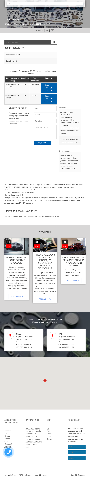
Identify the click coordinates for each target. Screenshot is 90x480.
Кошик (40, 30)
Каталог (16, 24)
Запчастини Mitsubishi (34, 442)
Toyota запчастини (33, 428)
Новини (7, 436)
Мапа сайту (8, 444)
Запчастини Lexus (32, 436)
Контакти (7, 446)
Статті (49, 436)
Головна (7, 24)
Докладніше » (17, 296)
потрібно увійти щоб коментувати (46, 216)
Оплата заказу (64, 151)
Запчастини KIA (28, 24)
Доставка (62, 108)
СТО (6, 441)
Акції (6, 433)
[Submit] (54, 42)
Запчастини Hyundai (33, 431)
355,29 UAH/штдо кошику (49, 98)
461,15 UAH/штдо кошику (49, 88)
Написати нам (21, 342)
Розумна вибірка (32, 444)
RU (47, 30)
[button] (45, 381)
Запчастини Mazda (33, 439)
